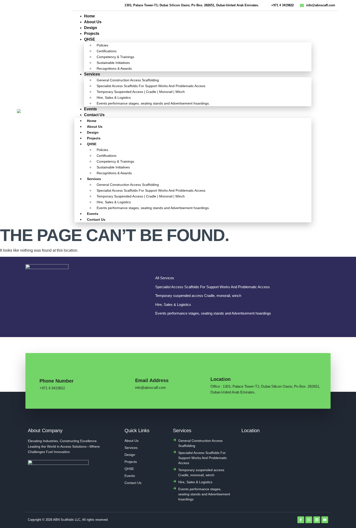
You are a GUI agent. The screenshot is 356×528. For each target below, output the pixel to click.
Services (92, 74)
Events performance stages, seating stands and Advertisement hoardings (213, 313)
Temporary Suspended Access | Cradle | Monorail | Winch (141, 92)
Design (90, 28)
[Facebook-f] (300, 519)
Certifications (106, 51)
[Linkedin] (316, 519)
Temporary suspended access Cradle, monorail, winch (198, 296)
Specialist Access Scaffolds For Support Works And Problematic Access (151, 86)
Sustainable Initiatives (113, 63)
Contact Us (94, 115)
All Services (164, 278)
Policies (102, 45)
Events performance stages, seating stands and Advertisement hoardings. (153, 103)
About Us (92, 22)
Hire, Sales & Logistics (114, 97)
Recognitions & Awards (114, 68)
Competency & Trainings (115, 57)
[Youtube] (324, 519)
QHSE (89, 39)
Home (89, 16)
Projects (91, 33)
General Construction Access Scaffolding (128, 80)
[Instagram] (308, 519)
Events (90, 109)
